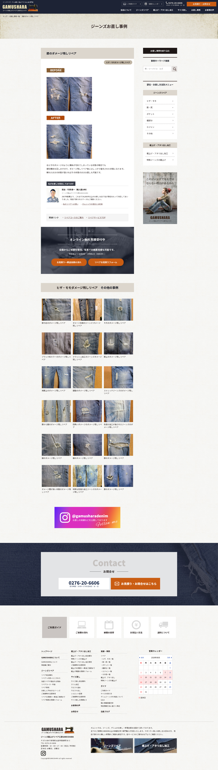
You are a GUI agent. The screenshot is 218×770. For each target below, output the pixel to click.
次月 (168, 657)
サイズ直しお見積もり (79, 700)
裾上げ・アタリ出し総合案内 (81, 656)
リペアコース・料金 (48, 684)
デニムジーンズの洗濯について (112, 697)
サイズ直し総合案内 (78, 681)
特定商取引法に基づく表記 (110, 706)
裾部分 (149, 120)
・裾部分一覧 (105, 668)
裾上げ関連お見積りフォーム (81, 671)
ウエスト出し (76, 690)
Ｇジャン (150, 127)
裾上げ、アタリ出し (108, 677)
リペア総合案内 (46, 675)
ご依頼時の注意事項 (48, 693)
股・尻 (149, 107)
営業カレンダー (154, 4)
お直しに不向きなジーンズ (50, 690)
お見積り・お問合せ (201, 4)
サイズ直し (75, 676)
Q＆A (103, 700)
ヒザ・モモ (151, 100)
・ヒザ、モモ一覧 (107, 659)
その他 (149, 133)
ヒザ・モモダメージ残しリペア (118, 62)
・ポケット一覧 (106, 665)
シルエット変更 (76, 693)
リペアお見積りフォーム (106, 262)
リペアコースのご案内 (73, 217)
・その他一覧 (105, 674)
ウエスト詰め (76, 687)
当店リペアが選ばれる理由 (50, 681)
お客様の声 (75, 705)
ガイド (103, 686)
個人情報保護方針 (107, 703)
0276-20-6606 (175, 4)
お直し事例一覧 (14, 16)
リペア (103, 656)
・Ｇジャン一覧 (106, 671)
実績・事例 (105, 651)
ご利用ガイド (132, 4)
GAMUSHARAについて (50, 657)
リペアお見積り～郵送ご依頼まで (53, 697)
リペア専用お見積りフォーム (51, 700)
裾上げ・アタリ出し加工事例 (81, 662)
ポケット (150, 114)
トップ (5, 16)
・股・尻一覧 (105, 662)
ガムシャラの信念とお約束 (92, 204)
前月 (142, 657)
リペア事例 (45, 687)
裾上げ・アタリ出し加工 (157, 153)
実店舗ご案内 (46, 665)
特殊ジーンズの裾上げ (156, 159)
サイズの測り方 (106, 693)
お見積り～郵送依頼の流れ (69, 262)
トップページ (46, 651)
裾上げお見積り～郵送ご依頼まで (83, 668)
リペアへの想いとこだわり (50, 678)
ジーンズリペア (47, 670)
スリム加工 (75, 684)
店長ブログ (105, 711)
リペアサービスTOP (96, 217)
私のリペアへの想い (70, 204)
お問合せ (74, 711)
